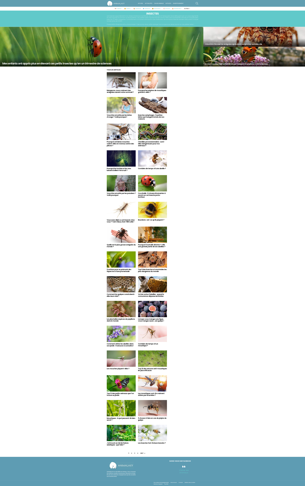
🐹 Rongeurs (176, 8)
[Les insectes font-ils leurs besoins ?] (152, 433)
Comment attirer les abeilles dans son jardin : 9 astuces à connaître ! (120, 345)
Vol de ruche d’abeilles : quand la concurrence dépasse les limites (151, 295)
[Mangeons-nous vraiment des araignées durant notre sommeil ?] (121, 80)
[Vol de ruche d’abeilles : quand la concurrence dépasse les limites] (152, 284)
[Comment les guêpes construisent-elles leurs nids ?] (121, 284)
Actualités (148, 3)
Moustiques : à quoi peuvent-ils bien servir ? (121, 419)
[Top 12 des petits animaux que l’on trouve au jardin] (121, 383)
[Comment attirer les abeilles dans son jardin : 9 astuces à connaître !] (121, 334)
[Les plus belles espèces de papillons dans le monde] (121, 309)
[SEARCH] (197, 3)
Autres (186, 8)
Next (142, 453)
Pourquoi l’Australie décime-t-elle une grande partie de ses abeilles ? (151, 246)
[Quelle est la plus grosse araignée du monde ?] (121, 235)
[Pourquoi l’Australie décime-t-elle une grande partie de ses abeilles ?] (152, 235)
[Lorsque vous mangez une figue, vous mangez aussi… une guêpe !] (152, 309)
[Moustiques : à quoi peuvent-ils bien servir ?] (121, 408)
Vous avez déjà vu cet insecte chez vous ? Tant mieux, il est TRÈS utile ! (121, 221)
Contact (181, 482)
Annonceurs (174, 482)
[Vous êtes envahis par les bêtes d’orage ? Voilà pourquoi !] (121, 105)
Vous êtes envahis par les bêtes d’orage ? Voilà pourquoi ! (119, 116)
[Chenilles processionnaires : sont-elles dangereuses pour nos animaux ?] (152, 132)
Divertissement (178, 3)
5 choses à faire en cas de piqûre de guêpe (152, 419)
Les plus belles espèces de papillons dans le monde (121, 320)
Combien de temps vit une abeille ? (152, 168)
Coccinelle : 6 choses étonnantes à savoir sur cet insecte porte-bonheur (152, 195)
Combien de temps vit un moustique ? (148, 345)
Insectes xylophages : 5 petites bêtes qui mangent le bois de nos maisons (151, 117)
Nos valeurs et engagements (161, 482)
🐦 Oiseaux (146, 8)
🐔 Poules (166, 8)
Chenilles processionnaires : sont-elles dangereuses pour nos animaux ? (151, 144)
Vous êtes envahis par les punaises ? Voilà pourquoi (121, 194)
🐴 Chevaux (137, 8)
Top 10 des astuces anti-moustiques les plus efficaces (152, 369)
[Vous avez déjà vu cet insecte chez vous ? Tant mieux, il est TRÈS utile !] (121, 210)
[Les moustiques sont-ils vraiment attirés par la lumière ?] (152, 383)
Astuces (168, 3)
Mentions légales (158, 484)
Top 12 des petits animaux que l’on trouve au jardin (120, 394)
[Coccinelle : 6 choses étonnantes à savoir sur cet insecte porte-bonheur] (152, 183)
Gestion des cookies (190, 482)
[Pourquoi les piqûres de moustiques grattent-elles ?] (152, 80)
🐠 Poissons (156, 8)
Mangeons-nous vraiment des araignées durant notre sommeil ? (120, 91)
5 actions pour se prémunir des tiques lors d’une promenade (119, 270)
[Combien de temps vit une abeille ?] (152, 158)
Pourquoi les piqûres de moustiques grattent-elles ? (152, 91)
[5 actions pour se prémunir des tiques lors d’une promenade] (121, 259)
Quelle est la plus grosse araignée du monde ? (121, 246)
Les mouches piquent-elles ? (118, 368)
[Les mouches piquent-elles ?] (121, 358)
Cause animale (159, 3)
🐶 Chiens (118, 8)
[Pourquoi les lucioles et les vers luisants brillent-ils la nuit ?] (121, 158)
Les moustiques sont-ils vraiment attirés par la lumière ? (151, 394)
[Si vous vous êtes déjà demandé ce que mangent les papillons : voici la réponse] (254, 57)
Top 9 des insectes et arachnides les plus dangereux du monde (152, 270)
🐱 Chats (127, 8)
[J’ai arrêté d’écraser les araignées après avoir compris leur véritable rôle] (254, 37)
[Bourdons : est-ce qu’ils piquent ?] (152, 210)
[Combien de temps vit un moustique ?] (152, 334)
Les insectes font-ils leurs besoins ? (152, 443)
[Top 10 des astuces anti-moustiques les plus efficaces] (152, 358)
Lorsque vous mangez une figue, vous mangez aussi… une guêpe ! (151, 320)
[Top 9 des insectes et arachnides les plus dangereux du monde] (152, 259)
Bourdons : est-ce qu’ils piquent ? (151, 220)
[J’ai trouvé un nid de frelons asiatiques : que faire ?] (121, 433)
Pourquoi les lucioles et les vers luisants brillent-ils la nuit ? (119, 169)
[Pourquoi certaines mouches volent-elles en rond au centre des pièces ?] (121, 132)
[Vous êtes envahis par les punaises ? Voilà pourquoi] (121, 183)
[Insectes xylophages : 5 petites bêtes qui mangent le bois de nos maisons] (152, 105)
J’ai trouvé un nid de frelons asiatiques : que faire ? (118, 444)
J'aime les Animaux (184, 471)
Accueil (140, 3)
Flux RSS (166, 484)
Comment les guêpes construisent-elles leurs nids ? (121, 295)
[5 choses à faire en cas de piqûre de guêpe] (152, 408)
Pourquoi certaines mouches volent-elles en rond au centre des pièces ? (120, 144)
